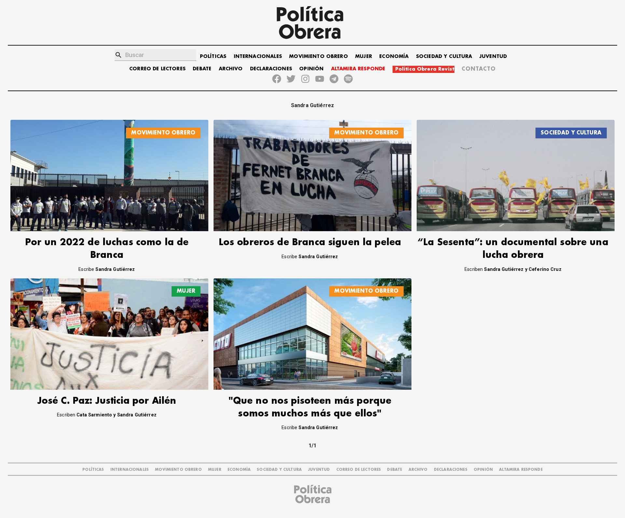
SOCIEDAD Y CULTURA (444, 56)
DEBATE (202, 68)
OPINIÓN (311, 68)
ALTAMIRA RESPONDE (358, 68)
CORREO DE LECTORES (157, 68)
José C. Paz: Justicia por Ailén (106, 401)
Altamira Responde (521, 469)
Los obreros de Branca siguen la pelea (310, 242)
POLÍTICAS (213, 56)
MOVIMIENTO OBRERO (318, 56)
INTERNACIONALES (258, 56)
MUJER (363, 56)
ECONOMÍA (394, 56)
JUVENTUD (493, 56)
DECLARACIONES (271, 68)
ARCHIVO (231, 68)
